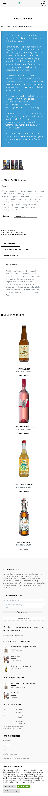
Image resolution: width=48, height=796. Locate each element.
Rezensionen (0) (11, 255)
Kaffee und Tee (12, 27)
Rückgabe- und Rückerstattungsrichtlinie (16, 759)
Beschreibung (10, 243)
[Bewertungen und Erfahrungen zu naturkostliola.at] (14, 636)
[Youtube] (9, 627)
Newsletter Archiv (24, 619)
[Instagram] (13, 627)
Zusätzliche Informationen (16, 249)
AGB (4, 749)
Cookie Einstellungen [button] (12, 791)
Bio (13, 234)
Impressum (6, 745)
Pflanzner (5, 186)
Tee (19, 27)
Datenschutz (7, 740)
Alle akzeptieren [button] (23, 786)
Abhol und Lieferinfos (10, 754)
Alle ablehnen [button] (10, 786)
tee (24, 234)
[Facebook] (4, 627)
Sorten (6, 216)
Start (3, 27)
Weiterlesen (24, 375)
